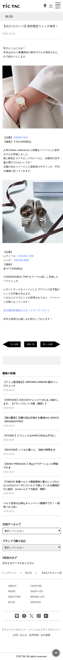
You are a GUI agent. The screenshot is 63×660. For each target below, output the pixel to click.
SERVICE (35, 602)
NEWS (11, 591)
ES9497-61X (21, 137)
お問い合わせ (20, 635)
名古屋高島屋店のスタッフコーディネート (26, 310)
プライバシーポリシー (14, 629)
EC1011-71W (26, 256)
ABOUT (12, 585)
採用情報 (34, 635)
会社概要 (45, 635)
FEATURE (36, 585)
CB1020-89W (21, 260)
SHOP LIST (36, 591)
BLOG (11, 602)
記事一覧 (30, 344)
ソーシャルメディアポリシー (44, 629)
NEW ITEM (14, 596)
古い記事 (14, 344)
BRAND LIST (37, 596)
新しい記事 (47, 344)
